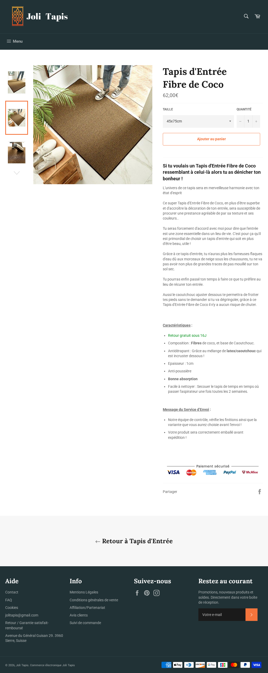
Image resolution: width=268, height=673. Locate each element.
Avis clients (79, 615)
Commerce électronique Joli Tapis (52, 665)
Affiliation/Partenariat (87, 607)
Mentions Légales (84, 592)
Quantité (244, 109)
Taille (168, 109)
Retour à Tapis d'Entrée (136, 541)
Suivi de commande (85, 623)
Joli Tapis (22, 665)
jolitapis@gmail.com (21, 615)
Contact (11, 592)
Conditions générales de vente (94, 600)
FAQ (8, 600)
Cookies (11, 607)
